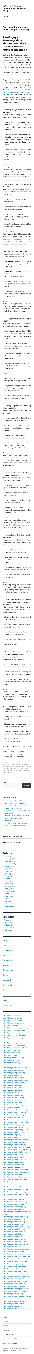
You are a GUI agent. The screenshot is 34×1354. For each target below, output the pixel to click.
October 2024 (9, 894)
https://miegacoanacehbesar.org (14, 1239)
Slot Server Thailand (10, 1339)
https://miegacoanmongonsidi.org (15, 1169)
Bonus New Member (10, 1343)
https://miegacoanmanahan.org (14, 1187)
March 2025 (8, 884)
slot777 (5, 975)
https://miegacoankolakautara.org (15, 1140)
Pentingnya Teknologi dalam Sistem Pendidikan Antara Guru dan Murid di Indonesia (15, 43)
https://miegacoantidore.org (13, 1090)
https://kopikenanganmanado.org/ (15, 1048)
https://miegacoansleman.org (13, 1164)
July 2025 (7, 874)
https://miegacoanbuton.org (13, 1246)
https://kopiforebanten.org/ (13, 1015)
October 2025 (9, 866)
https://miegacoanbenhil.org (13, 1115)
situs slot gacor (8, 1005)
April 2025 (8, 881)
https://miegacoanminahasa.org (14, 1159)
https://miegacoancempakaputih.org (16, 1289)
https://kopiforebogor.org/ (12, 1055)
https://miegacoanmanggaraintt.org (16, 1227)
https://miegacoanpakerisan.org (14, 1301)
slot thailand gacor (9, 960)
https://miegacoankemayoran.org (15, 1110)
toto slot (6, 965)
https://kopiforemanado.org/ (13, 1058)
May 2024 (8, 901)
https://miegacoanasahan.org (13, 1251)
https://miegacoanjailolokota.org (15, 1271)
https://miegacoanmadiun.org (14, 1304)
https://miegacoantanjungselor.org (18, 1150)
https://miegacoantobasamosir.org (15, 1244)
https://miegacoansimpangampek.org (16, 1256)
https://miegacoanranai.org (13, 1095)
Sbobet (5, 1321)
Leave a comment (8, 772)
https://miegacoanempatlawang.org (16, 1254)
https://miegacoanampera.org (13, 1102)
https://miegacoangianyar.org (13, 1162)
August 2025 (9, 871)
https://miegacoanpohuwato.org (14, 1192)
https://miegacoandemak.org (13, 1279)
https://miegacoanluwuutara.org (14, 1241)
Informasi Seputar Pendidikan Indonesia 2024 (15, 8)
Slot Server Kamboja (10, 1334)
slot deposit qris (25, 254)
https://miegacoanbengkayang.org (15, 1286)
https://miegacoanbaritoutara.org (15, 1261)
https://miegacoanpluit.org (12, 1137)
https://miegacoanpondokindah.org (16, 1122)
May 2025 (8, 879)
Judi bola (6, 1326)
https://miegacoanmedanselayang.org (16, 1172)
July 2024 (7, 898)
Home (5, 1317)
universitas (8, 930)
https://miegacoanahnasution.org (15, 1068)
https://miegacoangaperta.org (14, 1174)
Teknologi (8, 925)
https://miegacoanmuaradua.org (14, 1145)
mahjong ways (8, 950)
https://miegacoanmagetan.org (14, 1231)
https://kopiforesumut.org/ (12, 1020)
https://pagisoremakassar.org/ (14, 1035)
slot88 (5, 1000)
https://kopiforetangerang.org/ (14, 1030)
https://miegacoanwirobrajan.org (15, 1177)
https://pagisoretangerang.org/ (14, 1045)
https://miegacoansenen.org (13, 1107)
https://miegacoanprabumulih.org (15, 1082)
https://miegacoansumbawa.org (14, 1266)
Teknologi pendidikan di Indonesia (17, 770)
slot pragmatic (8, 970)
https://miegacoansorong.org (13, 1157)
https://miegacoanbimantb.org (14, 1222)
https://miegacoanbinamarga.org (15, 1105)
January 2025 (9, 889)
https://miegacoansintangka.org (14, 1207)
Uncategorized (9, 927)
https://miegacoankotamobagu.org (15, 1217)
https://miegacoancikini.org (13, 1117)
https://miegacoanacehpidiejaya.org (16, 1274)
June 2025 (8, 876)
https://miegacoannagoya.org (13, 1167)
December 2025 (10, 861)
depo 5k (5, 945)
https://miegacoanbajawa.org (13, 1209)
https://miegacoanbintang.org (14, 1204)
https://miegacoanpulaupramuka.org (16, 1080)
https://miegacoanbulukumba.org (15, 1202)
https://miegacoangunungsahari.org (16, 1291)
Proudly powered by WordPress (12, 1350)
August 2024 (9, 896)
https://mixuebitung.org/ (12, 1025)
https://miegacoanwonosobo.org (14, 1100)
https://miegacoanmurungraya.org (15, 1219)
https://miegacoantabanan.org (14, 1236)
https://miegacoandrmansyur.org (15, 1306)
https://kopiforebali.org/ (11, 1053)
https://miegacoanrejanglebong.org (16, 1249)
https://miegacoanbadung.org (13, 1234)
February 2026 (9, 859)
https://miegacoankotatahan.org (15, 1097)
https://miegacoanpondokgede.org (15, 1130)
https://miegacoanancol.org (13, 1294)
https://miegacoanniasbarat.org (14, 1229)
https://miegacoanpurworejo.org (14, 1264)
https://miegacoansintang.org (14, 1077)
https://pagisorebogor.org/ (12, 1043)
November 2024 (10, 891)
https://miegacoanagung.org (13, 1087)
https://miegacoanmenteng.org (14, 1132)
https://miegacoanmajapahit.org (14, 1182)
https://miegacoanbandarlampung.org (17, 1152)
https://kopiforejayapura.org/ (13, 1023)
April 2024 (8, 903)
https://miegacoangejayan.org (14, 1070)
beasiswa (7, 920)
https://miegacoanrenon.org (13, 1075)
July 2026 (7, 856)
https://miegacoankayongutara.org (15, 1189)
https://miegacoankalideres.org (14, 1127)
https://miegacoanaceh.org (12, 1092)
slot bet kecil (7, 985)
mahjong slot (7, 980)
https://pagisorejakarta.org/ (13, 1038)
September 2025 (10, 869)
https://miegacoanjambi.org (13, 1154)
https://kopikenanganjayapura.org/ (15, 1028)
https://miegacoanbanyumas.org (14, 1199)
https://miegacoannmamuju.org (14, 1224)
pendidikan (18, 761)
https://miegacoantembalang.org (15, 1179)
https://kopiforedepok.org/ (12, 1050)
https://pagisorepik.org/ (11, 1033)
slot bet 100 (7, 940)
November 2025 (10, 864)
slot (4, 955)
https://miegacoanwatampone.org (15, 1259)
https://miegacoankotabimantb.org (15, 1112)
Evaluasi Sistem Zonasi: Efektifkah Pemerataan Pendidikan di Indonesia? (16, 818)
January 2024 (9, 906)
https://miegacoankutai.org (13, 1269)
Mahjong (6, 1330)
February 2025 (9, 886)
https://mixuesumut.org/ (12, 1063)
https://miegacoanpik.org (12, 1135)
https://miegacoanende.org (13, 1085)
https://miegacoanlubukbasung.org (15, 1142)
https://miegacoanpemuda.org (14, 1073)
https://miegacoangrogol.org (13, 1125)
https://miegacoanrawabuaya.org (15, 1120)
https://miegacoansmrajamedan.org (16, 1308)
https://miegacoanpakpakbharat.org (16, 1276)
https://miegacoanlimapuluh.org (14, 1284)
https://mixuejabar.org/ (11, 1060)
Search (5, 782)
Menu (6, 16)
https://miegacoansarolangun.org (15, 1281)
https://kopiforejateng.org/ (12, 1018)
